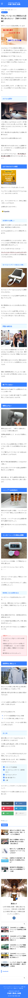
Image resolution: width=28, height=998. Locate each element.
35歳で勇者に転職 (14, 4)
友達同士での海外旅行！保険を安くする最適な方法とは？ (17, 860)
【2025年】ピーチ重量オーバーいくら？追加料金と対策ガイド (18, 929)
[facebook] (14, 918)
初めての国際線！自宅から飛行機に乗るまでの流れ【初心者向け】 (17, 841)
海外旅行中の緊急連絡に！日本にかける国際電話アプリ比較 (17, 869)
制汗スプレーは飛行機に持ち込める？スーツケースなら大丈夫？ (17, 850)
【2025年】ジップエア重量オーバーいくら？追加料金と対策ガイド (18, 946)
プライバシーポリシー (7, 986)
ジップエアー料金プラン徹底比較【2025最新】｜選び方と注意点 (18, 964)
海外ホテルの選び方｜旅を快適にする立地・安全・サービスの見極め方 (17, 832)
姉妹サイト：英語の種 (18, 988)
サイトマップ (16, 986)
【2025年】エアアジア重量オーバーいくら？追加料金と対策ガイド (18, 938)
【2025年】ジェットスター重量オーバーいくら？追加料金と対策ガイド (18, 955)
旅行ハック (5, 820)
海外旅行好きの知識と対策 (14, 991)
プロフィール (9, 988)
